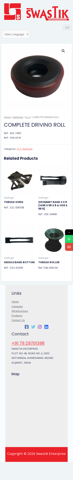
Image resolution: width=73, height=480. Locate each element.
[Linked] (46, 327)
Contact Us (18, 320)
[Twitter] (33, 327)
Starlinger (18, 117)
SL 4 (27, 117)
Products (17, 315)
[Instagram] (40, 327)
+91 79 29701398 (28, 343)
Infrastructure (20, 311)
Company (17, 306)
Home (7, 117)
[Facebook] (26, 327)
